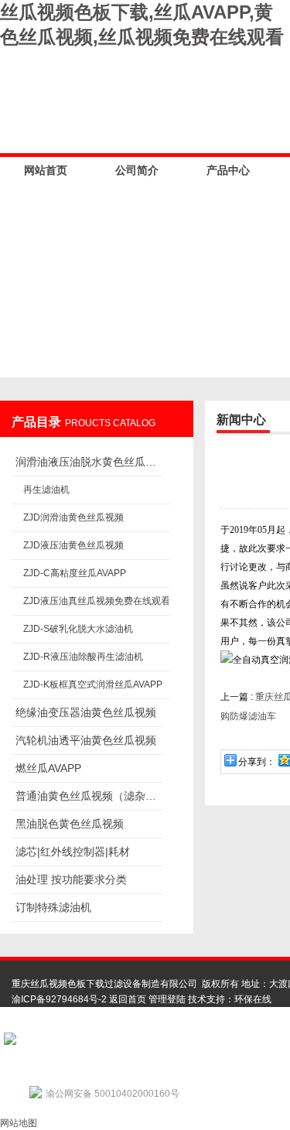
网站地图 (18, 1123)
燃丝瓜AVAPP (48, 768)
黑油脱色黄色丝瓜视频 (69, 824)
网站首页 (45, 170)
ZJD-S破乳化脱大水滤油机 (78, 628)
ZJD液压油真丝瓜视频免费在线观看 (96, 601)
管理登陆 (167, 999)
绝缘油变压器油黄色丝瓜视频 (85, 712)
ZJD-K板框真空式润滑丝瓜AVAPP (92, 684)
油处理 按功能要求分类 (71, 879)
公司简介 (137, 170)
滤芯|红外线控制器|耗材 (72, 851)
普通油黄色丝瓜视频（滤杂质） (88, 796)
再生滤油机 (46, 489)
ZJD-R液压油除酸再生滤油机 (83, 656)
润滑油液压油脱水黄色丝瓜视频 (88, 462)
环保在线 (252, 999)
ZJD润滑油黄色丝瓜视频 (73, 517)
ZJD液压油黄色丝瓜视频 (73, 545)
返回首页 (127, 999)
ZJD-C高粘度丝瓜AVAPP (74, 573)
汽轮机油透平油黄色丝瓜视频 (85, 740)
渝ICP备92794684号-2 (59, 999)
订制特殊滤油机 (53, 907)
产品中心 (228, 170)
